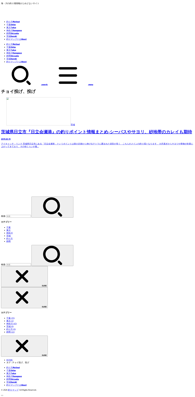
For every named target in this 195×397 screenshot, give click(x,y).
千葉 (8, 227)
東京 (8, 230)
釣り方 (9, 238)
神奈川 (9, 233)
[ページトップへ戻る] (2, 395)
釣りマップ (13, 390)
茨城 (8, 236)
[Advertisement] (80, 173)
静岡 (8, 241)
